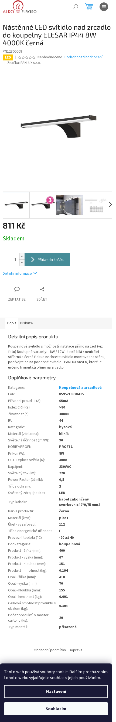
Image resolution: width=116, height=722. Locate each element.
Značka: (24, 63)
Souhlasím (56, 709)
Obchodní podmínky (50, 650)
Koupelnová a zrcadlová (80, 387)
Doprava (75, 650)
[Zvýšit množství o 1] (22, 256)
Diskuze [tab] (26, 323)
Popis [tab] (11, 323)
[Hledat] (75, 6)
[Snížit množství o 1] (22, 263)
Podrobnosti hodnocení (83, 57)
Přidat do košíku (50, 259)
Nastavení (56, 691)
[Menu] (103, 6)
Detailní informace (17, 273)
